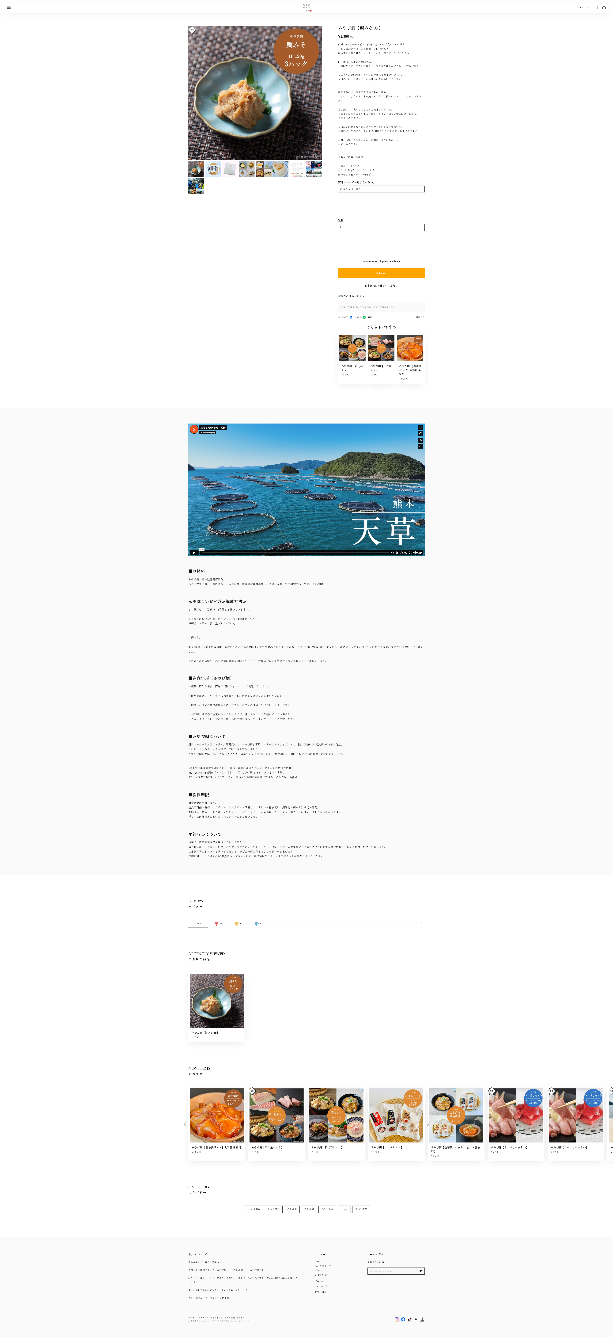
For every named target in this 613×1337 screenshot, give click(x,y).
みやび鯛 (292, 1209)
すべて (198, 923)
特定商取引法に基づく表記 (222, 1318)
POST (345, 317)
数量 (341, 220)
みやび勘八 (327, 1209)
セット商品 (274, 1209)
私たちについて (323, 1266)
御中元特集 (361, 1209)
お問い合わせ (322, 1292)
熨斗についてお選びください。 (357, 182)
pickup (344, 1209)
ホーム (318, 1261)
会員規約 (241, 1318)
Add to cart (381, 272)
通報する (420, 317)
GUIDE (320, 1281)
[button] (428, 1123)
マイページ (322, 1286)
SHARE (357, 317)
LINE (369, 317)
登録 (420, 1271)
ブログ (318, 1270)
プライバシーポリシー (198, 1318)
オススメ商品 (253, 1209)
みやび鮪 (309, 1209)
